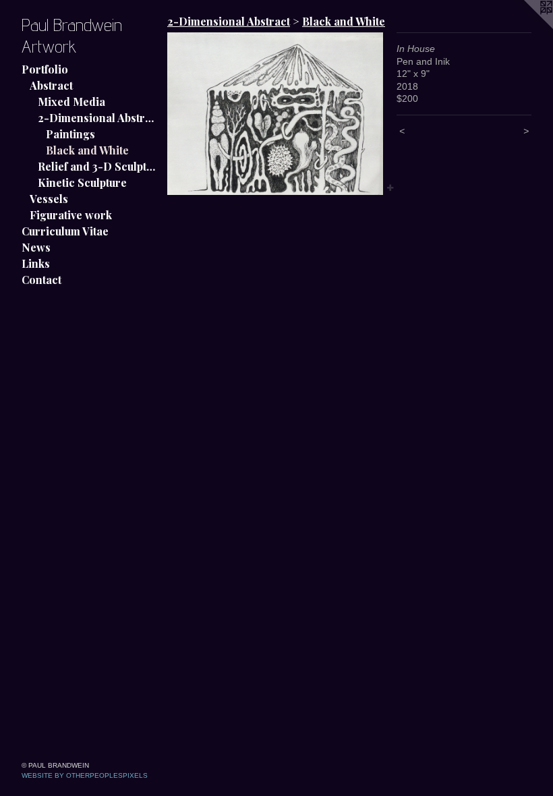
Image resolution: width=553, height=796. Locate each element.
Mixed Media (71, 101)
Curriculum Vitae (65, 231)
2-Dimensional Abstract (97, 118)
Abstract (51, 85)
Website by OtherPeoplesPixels (85, 775)
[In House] (275, 113)
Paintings (70, 134)
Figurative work (71, 215)
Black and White (87, 150)
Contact (41, 280)
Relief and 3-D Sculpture (97, 166)
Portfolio (45, 69)
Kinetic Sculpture (82, 182)
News (36, 247)
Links (36, 263)
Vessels (49, 199)
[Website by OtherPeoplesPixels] (526, 27)
